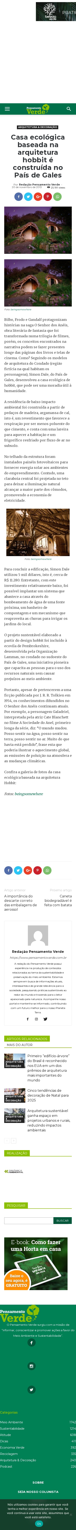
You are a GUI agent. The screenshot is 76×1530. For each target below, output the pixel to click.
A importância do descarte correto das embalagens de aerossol (20, 903)
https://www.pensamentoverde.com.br (38, 958)
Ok (39, 1523)
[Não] (71, 1515)
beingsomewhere (21, 309)
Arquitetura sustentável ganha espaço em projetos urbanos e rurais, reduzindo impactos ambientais (48, 1120)
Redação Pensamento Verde (39, 184)
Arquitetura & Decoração (37, 127)
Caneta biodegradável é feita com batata (58, 900)
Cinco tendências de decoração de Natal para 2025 (48, 1095)
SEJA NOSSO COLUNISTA (38, 1492)
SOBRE (38, 1482)
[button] (69, 109)
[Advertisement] (38, 63)
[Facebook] (29, 1019)
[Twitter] (46, 1019)
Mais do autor (20, 1045)
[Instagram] (38, 1019)
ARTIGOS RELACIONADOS (27, 1039)
